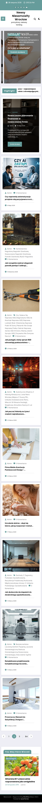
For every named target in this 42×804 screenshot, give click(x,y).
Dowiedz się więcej (25, 46)
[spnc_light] (39, 19)
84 (26, 736)
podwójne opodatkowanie (15, 578)
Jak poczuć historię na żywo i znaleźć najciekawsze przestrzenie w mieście (17, 412)
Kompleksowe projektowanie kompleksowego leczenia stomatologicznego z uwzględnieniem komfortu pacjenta (17, 662)
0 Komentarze (21, 193)
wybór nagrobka (26, 257)
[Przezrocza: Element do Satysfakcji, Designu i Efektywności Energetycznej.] (21, 694)
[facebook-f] (15, 7)
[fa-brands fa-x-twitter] (18, 7)
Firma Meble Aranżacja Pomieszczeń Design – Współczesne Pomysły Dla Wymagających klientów (16, 468)
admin (21, 34)
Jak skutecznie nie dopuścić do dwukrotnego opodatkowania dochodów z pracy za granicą (18, 593)
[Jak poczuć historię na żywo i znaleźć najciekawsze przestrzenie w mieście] (21, 372)
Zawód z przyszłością (23, 40)
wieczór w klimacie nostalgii (16, 402)
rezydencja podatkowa (14, 580)
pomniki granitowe (12, 257)
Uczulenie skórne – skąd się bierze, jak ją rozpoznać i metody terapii (19, 524)
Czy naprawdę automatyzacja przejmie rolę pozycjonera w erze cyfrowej (19, 198)
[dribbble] (21, 7)
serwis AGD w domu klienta (15, 331)
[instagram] (24, 7)
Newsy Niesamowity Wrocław (21, 16)
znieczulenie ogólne (23, 655)
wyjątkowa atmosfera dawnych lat (18, 405)
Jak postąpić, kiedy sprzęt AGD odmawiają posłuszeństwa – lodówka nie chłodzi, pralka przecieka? (18, 341)
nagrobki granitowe (20, 251)
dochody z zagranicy (24, 575)
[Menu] (3, 19)
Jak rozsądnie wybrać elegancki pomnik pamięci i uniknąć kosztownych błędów (19, 264)
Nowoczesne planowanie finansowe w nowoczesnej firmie (20, 118)
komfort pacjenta (18, 647)
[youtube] (27, 7)
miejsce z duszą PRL (20, 397)
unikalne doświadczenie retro (16, 400)
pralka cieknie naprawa (21, 328)
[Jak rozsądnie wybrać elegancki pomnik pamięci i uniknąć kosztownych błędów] (21, 229)
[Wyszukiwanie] (35, 19)
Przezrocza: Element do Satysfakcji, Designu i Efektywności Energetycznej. (17, 718)
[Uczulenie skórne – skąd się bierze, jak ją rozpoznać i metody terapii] (21, 500)
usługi (9, 112)
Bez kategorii (27, 759)
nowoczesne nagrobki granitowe (18, 254)
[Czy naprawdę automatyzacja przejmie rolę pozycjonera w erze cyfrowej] (21, 173)
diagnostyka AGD (23, 318)
